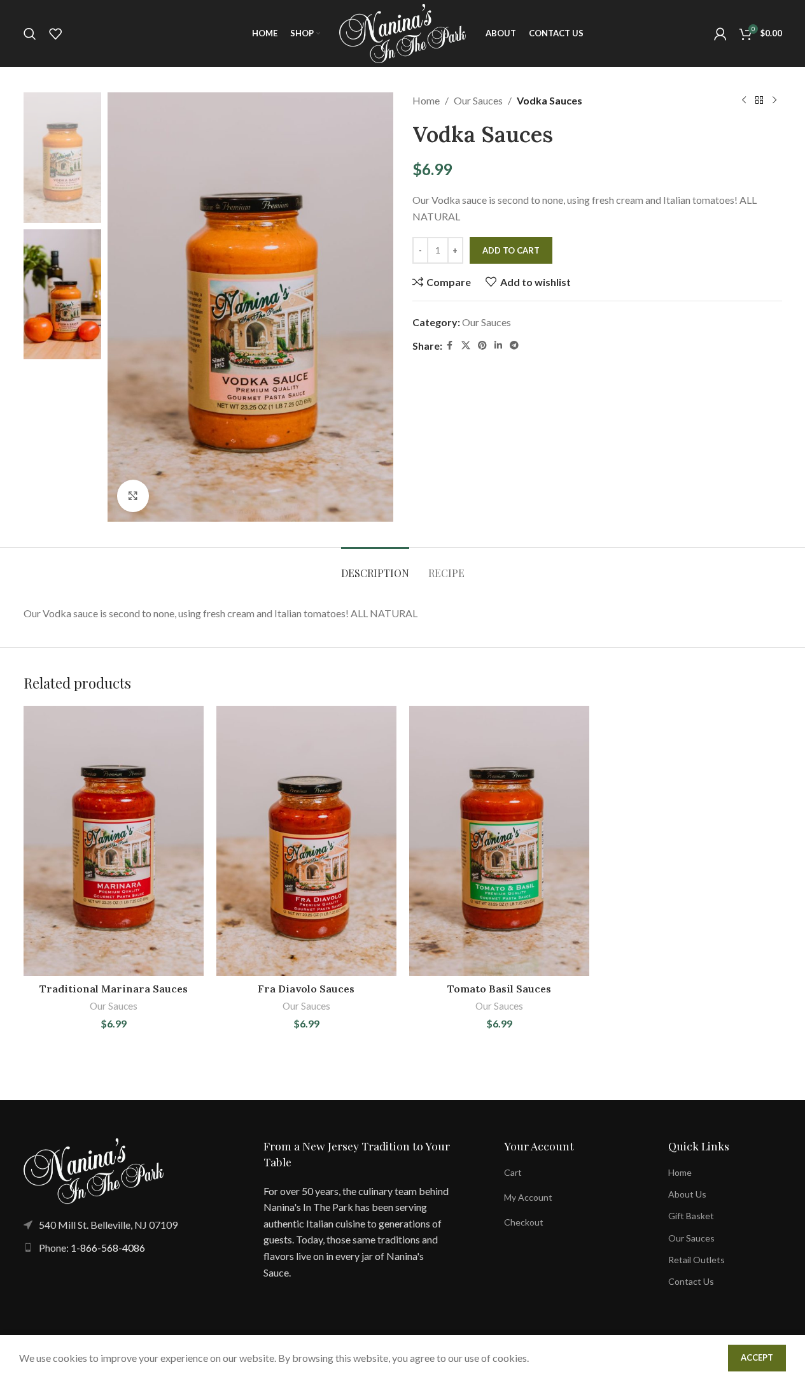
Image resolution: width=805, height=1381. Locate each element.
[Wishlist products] (55, 34)
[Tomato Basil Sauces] (499, 841)
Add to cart (511, 250)
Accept (757, 1357)
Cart (513, 1172)
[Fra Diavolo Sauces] (306, 841)
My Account (528, 1197)
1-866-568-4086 (108, 1247)
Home (426, 100)
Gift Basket (691, 1215)
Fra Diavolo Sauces (306, 988)
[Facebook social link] (450, 345)
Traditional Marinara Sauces (113, 988)
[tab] (375, 566)
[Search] (30, 34)
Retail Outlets (696, 1259)
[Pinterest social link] (482, 345)
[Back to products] (759, 100)
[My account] (720, 34)
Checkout (523, 1222)
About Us (687, 1194)
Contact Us (691, 1281)
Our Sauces (478, 100)
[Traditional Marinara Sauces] (114, 841)
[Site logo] (402, 32)
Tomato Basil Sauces (499, 988)
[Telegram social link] (514, 345)
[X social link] (466, 345)
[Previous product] (744, 100)
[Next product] (774, 100)
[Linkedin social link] (498, 345)
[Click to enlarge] (133, 496)
